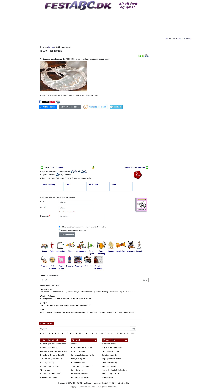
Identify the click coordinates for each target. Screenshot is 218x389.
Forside (51, 47)
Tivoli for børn (45, 370)
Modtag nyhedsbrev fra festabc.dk (73, 230)
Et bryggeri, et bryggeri (48, 377)
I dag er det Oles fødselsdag (112, 347)
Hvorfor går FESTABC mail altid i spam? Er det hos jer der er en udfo (65, 298)
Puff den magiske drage (110, 351)
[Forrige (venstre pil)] (139, 55)
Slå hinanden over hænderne (81, 347)
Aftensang (74, 343)
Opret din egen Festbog (70, 106)
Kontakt (105, 383)
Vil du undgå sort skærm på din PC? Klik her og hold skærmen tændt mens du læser (74, 59)
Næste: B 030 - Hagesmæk (135, 167)
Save (53, 101)
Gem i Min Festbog (47, 106)
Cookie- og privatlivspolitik (119, 383)
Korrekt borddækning (109, 362)
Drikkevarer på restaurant (49, 347)
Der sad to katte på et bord (50, 366)
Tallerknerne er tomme (79, 373)
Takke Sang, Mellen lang (80, 377)
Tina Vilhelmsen (46, 289)
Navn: (42, 201)
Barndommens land (109, 366)
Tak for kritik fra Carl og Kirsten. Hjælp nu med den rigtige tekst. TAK (65, 305)
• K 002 (67, 184)
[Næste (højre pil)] (143, 55)
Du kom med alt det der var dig (82, 355)
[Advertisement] (94, 27)
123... (133, 333)
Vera (42, 309)
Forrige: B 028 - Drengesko (53, 167)
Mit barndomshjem (78, 351)
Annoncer (97, 383)
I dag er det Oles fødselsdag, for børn (115, 370)
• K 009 (113, 184)
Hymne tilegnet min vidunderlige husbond (54, 343)
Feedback (117, 106)
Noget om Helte (107, 377)
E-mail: (43, 207)
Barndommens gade (78, 362)
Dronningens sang (47, 362)
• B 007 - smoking (48, 184)
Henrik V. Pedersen (47, 296)
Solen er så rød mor (109, 343)
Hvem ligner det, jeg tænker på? (52, 355)
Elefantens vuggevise (110, 355)
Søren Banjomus (77, 370)
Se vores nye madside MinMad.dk (178, 38)
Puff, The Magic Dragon (110, 373)
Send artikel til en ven (97, 106)
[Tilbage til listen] (93, 167)
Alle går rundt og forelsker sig (51, 358)
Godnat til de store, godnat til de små (53, 351)
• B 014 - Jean (93, 184)
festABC (43, 303)
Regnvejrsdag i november (111, 358)
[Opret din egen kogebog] (141, 205)
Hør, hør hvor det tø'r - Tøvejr (50, 373)
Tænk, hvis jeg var (78, 358)
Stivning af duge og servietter (81, 366)
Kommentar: (45, 216)
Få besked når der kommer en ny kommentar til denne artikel (83, 227)
